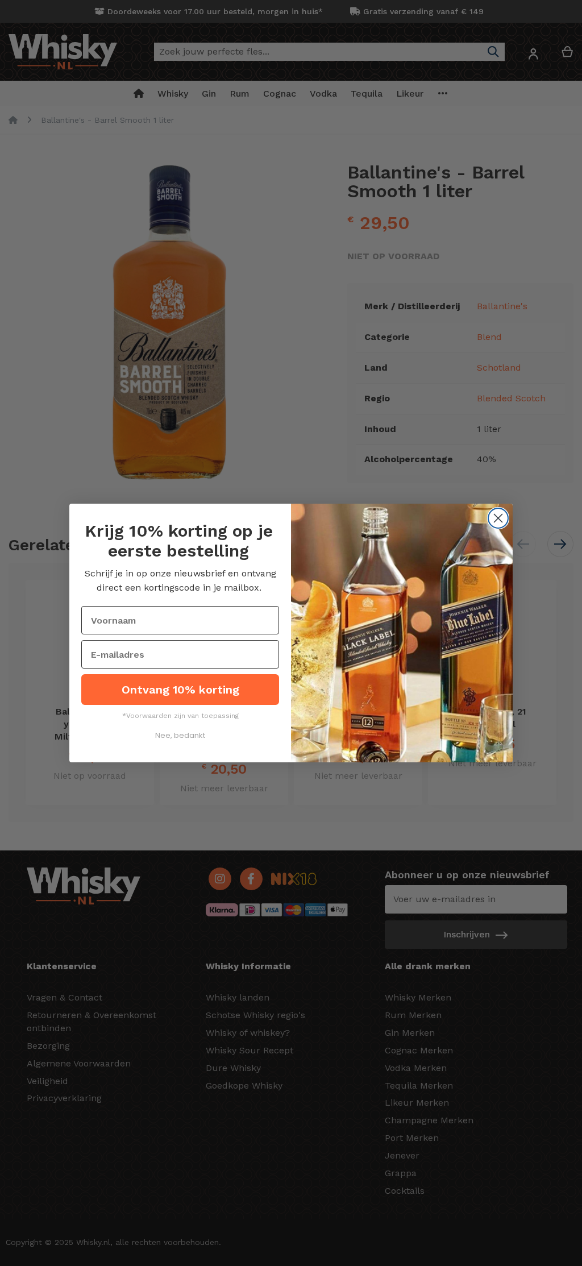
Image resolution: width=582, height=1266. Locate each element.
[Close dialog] (498, 518)
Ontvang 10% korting (180, 689)
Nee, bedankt (180, 735)
